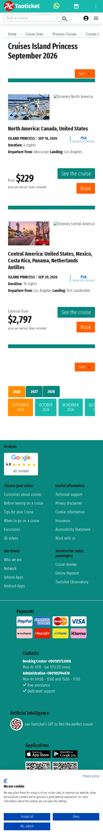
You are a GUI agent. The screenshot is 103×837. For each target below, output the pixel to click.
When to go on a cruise (21, 520)
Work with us (65, 538)
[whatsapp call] (57, 6)
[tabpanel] (51, 408)
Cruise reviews (66, 564)
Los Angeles (43, 290)
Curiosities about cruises (23, 494)
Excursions (12, 529)
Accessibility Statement (73, 529)
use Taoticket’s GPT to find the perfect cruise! (59, 724)
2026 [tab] (16, 391)
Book (85, 188)
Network (10, 568)
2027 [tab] (34, 391)
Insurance (63, 520)
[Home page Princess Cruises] (83, 138)
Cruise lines (34, 34)
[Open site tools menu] (96, 6)
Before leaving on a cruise (23, 503)
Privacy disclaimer (69, 503)
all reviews (21, 471)
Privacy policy (90, 776)
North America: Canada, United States (48, 128)
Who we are (13, 559)
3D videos (11, 538)
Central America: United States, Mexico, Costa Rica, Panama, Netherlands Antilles (50, 260)
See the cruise (76, 173)
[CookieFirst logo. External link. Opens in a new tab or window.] (6, 781)
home (12, 34)
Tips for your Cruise (19, 512)
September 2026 (20, 407)
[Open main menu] (96, 18)
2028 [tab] (51, 391)
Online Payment (67, 573)
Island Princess (21, 138)
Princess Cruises (64, 34)
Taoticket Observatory (72, 582)
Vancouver (41, 151)
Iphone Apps (13, 577)
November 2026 (70, 407)
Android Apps (14, 586)
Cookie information (70, 512)
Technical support (69, 494)
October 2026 (45, 407)
